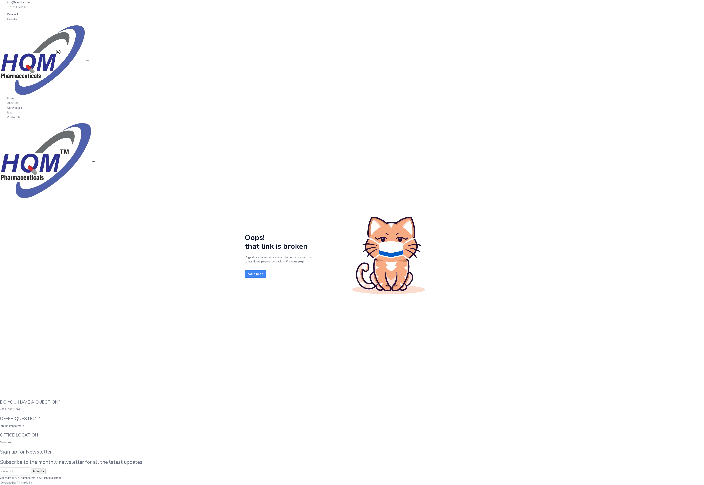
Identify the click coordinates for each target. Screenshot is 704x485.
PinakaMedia (24, 482)
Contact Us (13, 117)
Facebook (13, 14)
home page (255, 274)
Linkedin (12, 19)
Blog (9, 112)
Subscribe (38, 471)
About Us (12, 103)
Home (10, 98)
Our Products (15, 107)
